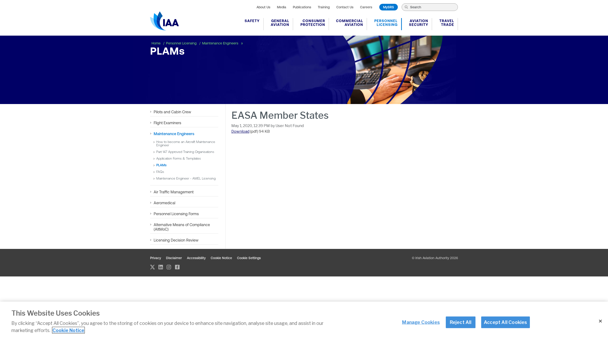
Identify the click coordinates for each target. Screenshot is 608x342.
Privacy (155, 258)
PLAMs (161, 165)
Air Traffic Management (174, 192)
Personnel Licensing (386, 23)
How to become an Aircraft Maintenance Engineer (185, 143)
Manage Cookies (421, 322)
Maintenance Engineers (220, 43)
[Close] (600, 321)
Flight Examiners (167, 123)
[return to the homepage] (164, 20)
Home (157, 43)
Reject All (461, 322)
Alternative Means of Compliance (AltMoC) (182, 227)
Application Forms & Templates (178, 158)
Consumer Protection (312, 23)
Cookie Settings (249, 258)
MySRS (388, 7)
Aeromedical (164, 203)
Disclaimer (174, 258)
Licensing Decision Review (177, 240)
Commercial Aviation (349, 23)
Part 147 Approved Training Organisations (185, 151)
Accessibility (196, 258)
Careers (366, 7)
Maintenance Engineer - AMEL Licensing (186, 178)
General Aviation (280, 23)
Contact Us (344, 7)
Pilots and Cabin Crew (172, 112)
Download (240, 131)
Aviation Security (418, 23)
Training (324, 7)
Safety (252, 21)
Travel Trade (446, 23)
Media (281, 7)
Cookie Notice (221, 258)
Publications (302, 7)
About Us (263, 7)
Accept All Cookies (505, 322)
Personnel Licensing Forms (176, 214)
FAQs (160, 171)
